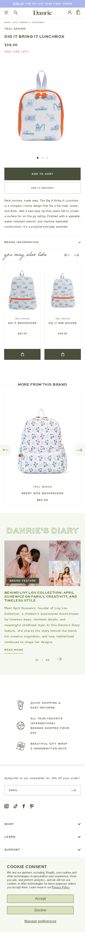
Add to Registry (42, 188)
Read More (13, 649)
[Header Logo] (42, 12)
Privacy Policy (61, 887)
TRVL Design (15, 28)
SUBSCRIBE (73, 790)
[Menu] (6, 13)
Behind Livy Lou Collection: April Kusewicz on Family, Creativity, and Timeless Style (40, 596)
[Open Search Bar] (16, 13)
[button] (38, 158)
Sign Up (18, 3)
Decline (40, 910)
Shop (7, 22)
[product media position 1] (40, 106)
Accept (40, 898)
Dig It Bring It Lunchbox (28, 22)
